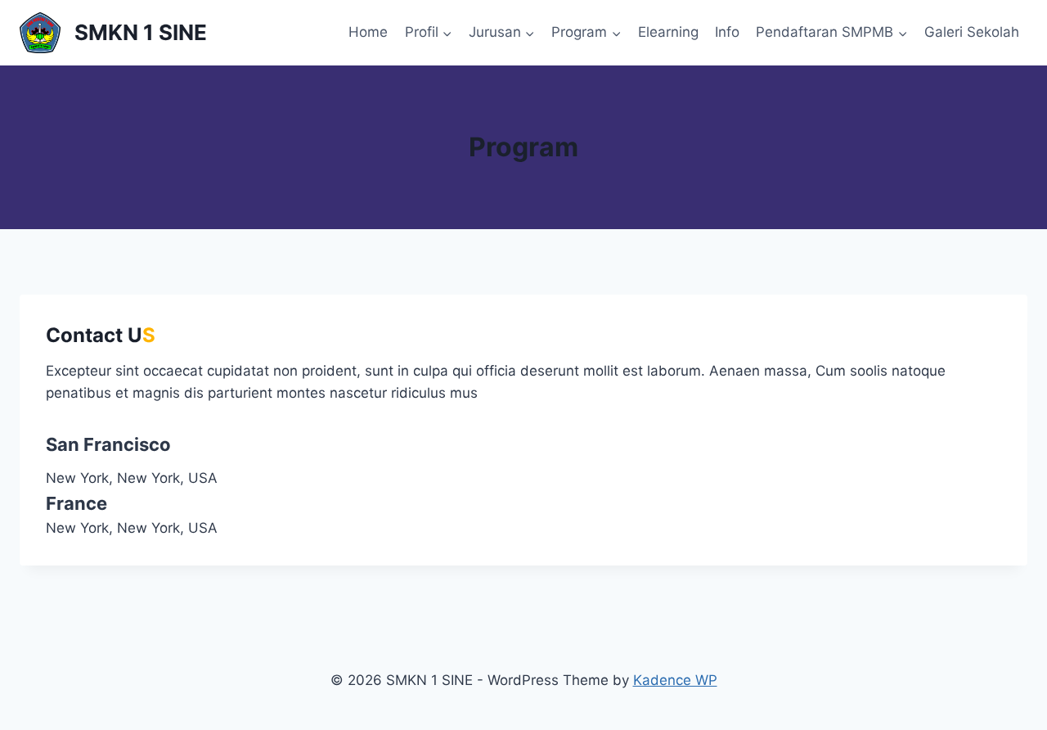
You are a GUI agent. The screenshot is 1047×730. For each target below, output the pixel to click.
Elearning (668, 32)
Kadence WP (675, 680)
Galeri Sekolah (971, 32)
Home (368, 32)
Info (727, 32)
